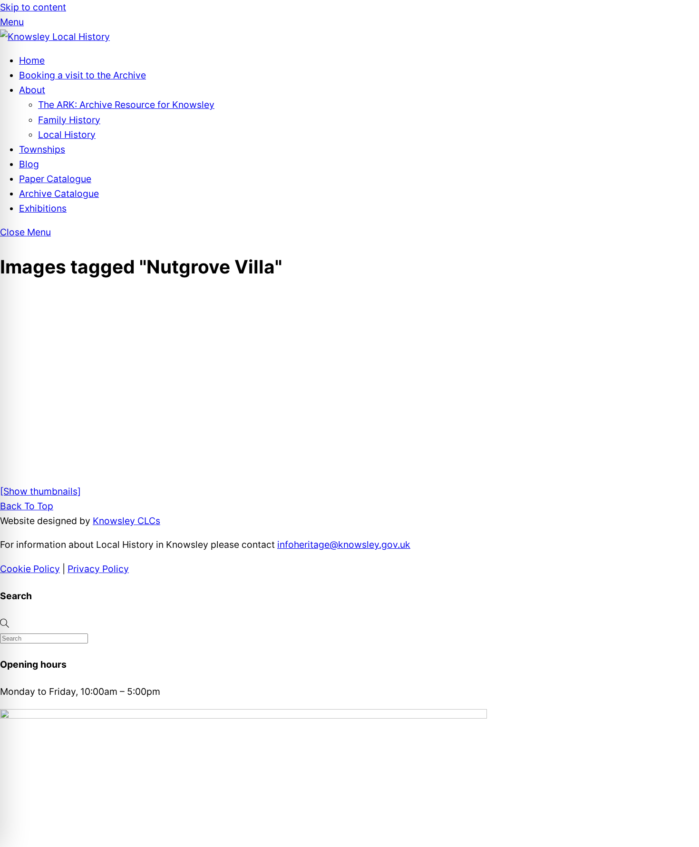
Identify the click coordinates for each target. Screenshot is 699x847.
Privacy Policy (98, 568)
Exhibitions (43, 208)
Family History (69, 120)
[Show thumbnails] (40, 491)
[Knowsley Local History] (55, 36)
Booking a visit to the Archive (82, 75)
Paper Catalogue (55, 179)
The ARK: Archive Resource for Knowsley (126, 104)
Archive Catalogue (59, 193)
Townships (42, 149)
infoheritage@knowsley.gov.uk (343, 544)
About (32, 90)
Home (32, 60)
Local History (67, 134)
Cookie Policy (30, 568)
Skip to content (33, 7)
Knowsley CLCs (126, 520)
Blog (29, 164)
